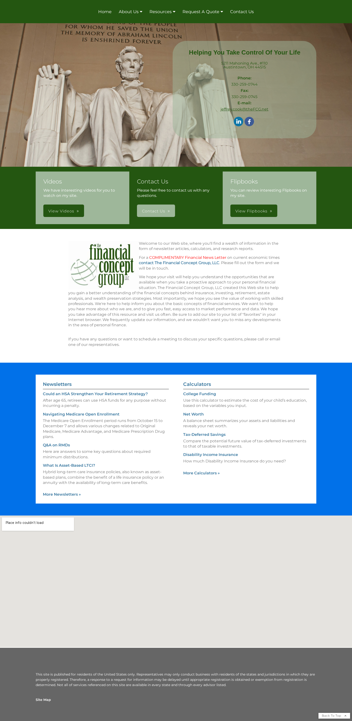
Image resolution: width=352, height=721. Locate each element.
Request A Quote (200, 11)
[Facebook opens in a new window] (249, 122)
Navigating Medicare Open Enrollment (81, 414)
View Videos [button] (61, 211)
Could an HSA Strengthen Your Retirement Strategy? (95, 394)
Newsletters (57, 384)
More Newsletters (62, 494)
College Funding (199, 394)
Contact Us (242, 11)
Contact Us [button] (153, 211)
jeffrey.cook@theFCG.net (244, 109)
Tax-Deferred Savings (204, 434)
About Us (129, 11)
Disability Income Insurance (210, 454)
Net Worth (193, 414)
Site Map (43, 700)
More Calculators (201, 473)
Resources (160, 11)
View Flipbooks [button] (251, 211)
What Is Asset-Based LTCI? (69, 465)
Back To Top (332, 715)
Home (105, 11)
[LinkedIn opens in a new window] (238, 122)
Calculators (197, 384)
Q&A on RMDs (56, 445)
